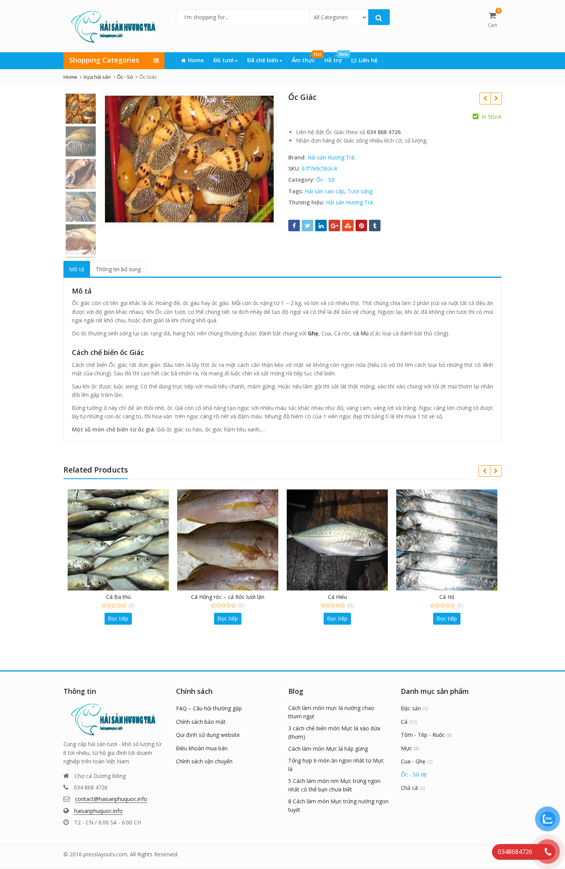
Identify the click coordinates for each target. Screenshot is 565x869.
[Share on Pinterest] (361, 225)
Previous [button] (115, 157)
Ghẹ (313, 333)
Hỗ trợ (335, 58)
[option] (189, 159)
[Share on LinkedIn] (321, 225)
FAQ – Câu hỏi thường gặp (209, 708)
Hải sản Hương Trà (330, 157)
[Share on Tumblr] (375, 225)
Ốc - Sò (325, 179)
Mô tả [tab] (76, 269)
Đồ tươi (224, 60)
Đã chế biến (263, 60)
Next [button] (263, 157)
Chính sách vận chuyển (204, 761)
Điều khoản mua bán (202, 748)
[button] (270, 219)
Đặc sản (411, 708)
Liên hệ (368, 60)
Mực (406, 748)
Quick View (122, 597)
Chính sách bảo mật (201, 721)
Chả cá (409, 787)
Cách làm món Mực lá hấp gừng (328, 748)
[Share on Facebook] (294, 225)
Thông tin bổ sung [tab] (118, 269)
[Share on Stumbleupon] (348, 225)
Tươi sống (359, 191)
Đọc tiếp (118, 618)
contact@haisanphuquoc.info (111, 799)
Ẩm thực (305, 58)
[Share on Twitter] (307, 225)
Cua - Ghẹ (413, 761)
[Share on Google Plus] (334, 225)
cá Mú (361, 333)
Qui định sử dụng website (208, 734)
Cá (404, 721)
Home (196, 60)
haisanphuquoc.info (98, 810)
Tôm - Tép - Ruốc (423, 734)
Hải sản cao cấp (324, 191)
